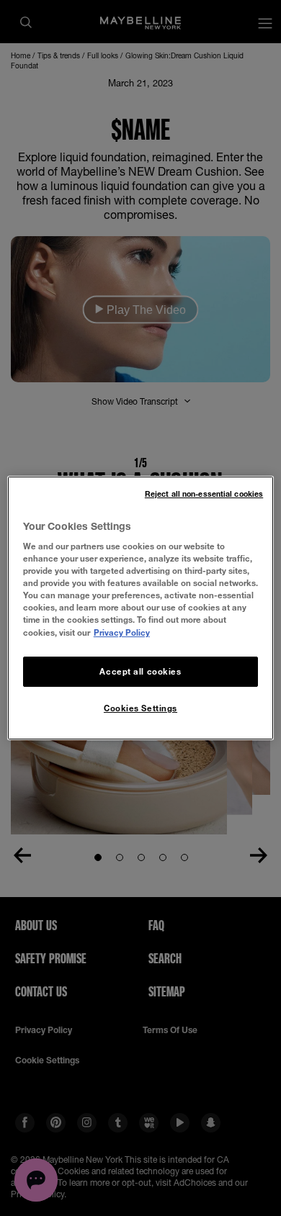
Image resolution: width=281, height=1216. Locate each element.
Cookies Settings (140, 708)
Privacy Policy (122, 632)
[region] (141, 608)
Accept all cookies (140, 671)
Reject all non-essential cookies (204, 494)
